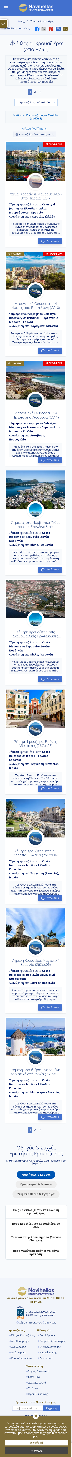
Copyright (50, 1322)
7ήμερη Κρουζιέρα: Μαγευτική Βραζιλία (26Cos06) (35, 962)
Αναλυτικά (36, 1450)
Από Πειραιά (18, 1352)
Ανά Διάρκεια (18, 1347)
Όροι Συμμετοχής (38, 1394)
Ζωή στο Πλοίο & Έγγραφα (36, 1194)
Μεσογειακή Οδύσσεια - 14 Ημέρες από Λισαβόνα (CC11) (35, 415)
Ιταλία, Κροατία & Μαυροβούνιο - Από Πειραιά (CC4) (35, 196)
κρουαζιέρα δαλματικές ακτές (36, 134)
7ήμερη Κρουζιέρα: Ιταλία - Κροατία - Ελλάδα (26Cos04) (35, 853)
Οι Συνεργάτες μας (50, 1347)
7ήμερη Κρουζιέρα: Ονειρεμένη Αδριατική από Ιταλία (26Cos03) (35, 1072)
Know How (34, 1377)
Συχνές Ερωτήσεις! (38, 1371)
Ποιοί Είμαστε (47, 1335)
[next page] (40, 92)
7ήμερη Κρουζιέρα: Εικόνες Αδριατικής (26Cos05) (35, 743)
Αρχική (24, 21)
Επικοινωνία (46, 1358)
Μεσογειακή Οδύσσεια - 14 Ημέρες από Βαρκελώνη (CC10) (35, 305)
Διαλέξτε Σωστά (37, 1382)
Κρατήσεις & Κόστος (36, 1174)
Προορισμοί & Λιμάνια (36, 1184)
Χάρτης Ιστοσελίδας (30, 1322)
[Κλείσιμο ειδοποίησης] (36, 1416)
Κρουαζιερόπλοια (21, 1358)
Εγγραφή (51, 1408)
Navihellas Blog (48, 1352)
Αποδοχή (36, 1442)
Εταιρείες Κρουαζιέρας (52, 1341)
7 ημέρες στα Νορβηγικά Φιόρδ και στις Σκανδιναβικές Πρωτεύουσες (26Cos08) (35, 526)
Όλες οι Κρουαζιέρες (23, 1335)
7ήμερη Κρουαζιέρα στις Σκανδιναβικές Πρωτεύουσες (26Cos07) (35, 636)
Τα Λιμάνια (34, 1388)
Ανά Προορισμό (20, 1341)
